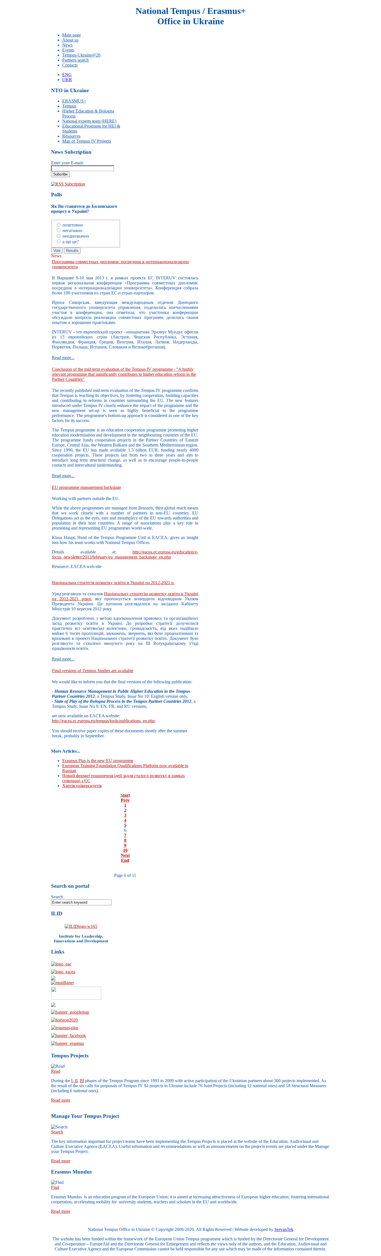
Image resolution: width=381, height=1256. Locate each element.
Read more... (63, 357)
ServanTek (283, 1229)
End (125, 860)
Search (57, 896)
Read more (60, 1100)
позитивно (72, 225)
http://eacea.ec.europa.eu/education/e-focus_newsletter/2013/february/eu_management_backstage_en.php (125, 554)
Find (55, 1187)
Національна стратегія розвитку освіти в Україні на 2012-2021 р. (113, 582)
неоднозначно (75, 236)
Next (125, 855)
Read (55, 1071)
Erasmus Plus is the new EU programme (97, 760)
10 (125, 850)
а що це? (70, 241)
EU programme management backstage (86, 487)
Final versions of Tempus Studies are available (92, 670)
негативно (72, 230)
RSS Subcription (70, 184)
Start (125, 795)
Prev (125, 800)
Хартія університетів (82, 785)
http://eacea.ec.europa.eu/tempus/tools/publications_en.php (103, 720)
